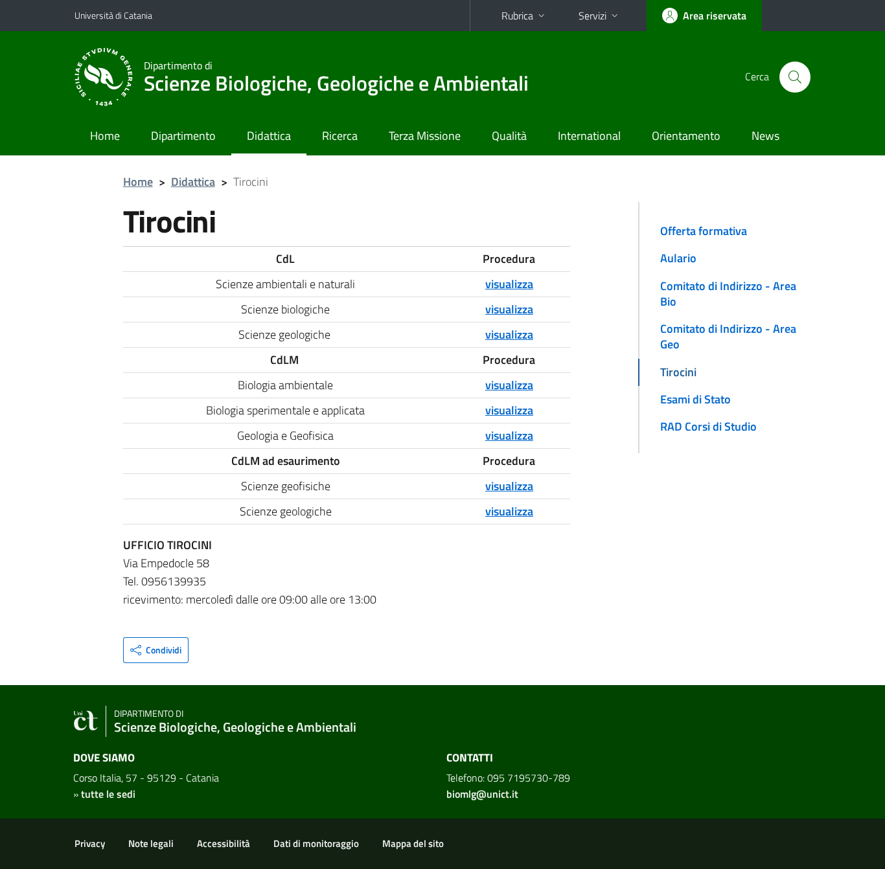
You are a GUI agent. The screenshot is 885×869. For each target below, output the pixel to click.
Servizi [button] (592, 15)
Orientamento (686, 135)
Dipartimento (183, 135)
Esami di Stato (695, 399)
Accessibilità (223, 843)
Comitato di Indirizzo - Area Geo (728, 336)
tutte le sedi (108, 794)
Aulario (678, 258)
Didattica (269, 135)
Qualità (509, 135)
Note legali (151, 843)
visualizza (509, 435)
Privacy (90, 843)
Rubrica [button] (517, 15)
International (589, 135)
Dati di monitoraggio (316, 843)
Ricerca (340, 135)
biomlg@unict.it (482, 794)
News (765, 135)
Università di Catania (113, 15)
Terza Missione (425, 135)
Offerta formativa (703, 231)
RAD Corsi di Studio (708, 426)
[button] (156, 650)
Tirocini (678, 372)
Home (105, 135)
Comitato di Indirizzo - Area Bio (728, 293)
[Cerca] (794, 77)
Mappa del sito (413, 843)
